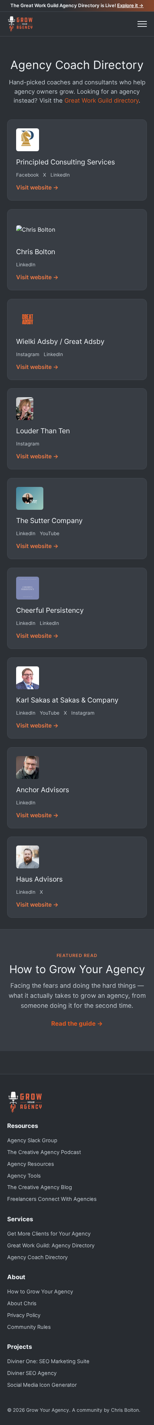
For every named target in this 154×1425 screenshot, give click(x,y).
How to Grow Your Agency (40, 1291)
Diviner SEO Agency (32, 1373)
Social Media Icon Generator (42, 1385)
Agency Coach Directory (37, 1257)
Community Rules (29, 1327)
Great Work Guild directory (101, 100)
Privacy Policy (23, 1315)
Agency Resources (30, 1164)
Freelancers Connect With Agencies (52, 1199)
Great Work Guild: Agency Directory (51, 1245)
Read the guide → (77, 1023)
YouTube (49, 533)
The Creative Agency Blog (39, 1187)
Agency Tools (24, 1176)
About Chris (22, 1303)
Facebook (27, 175)
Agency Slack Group (32, 1140)
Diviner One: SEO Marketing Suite (48, 1361)
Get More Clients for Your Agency (49, 1234)
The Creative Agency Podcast (44, 1152)
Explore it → (130, 5)
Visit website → (37, 187)
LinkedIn (60, 175)
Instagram (27, 354)
